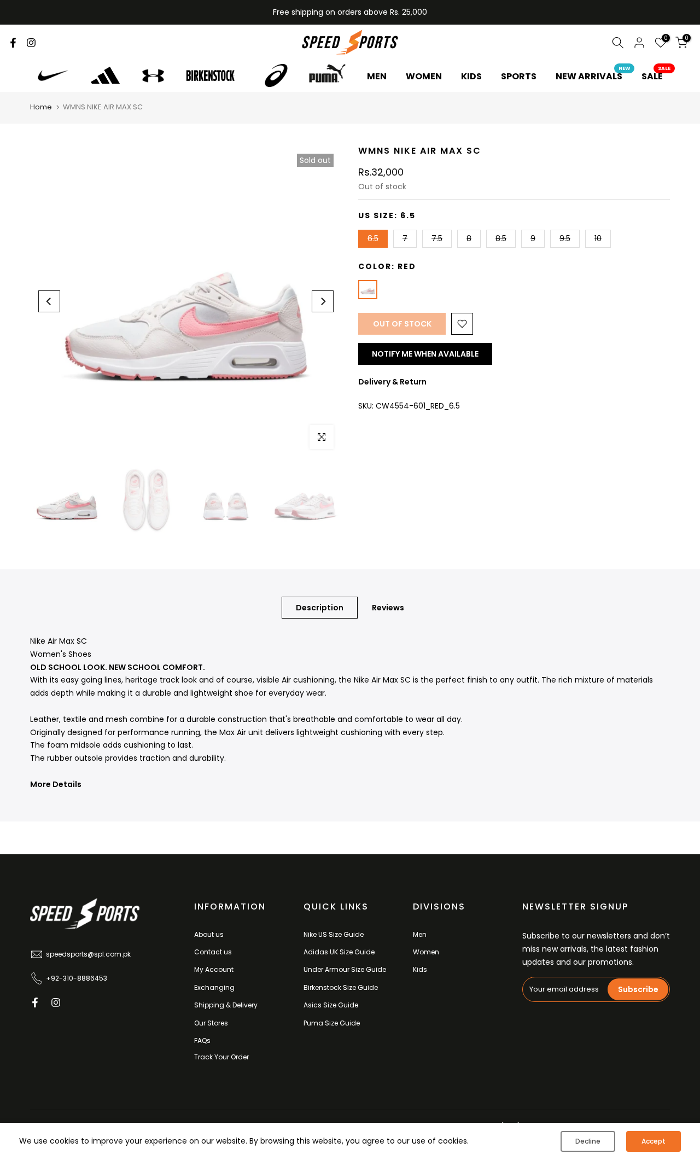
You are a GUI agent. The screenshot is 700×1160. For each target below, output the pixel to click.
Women (426, 952)
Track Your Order (221, 1057)
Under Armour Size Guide (345, 969)
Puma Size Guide (332, 1023)
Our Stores (211, 1023)
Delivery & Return (392, 381)
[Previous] (49, 301)
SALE (656, 76)
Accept (653, 1141)
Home (41, 107)
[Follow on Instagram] (31, 42)
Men (420, 934)
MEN (377, 76)
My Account (214, 969)
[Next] (323, 301)
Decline (587, 1141)
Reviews (388, 607)
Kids (420, 969)
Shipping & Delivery (226, 1005)
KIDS (471, 76)
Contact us (213, 952)
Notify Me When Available (425, 353)
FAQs (202, 1040)
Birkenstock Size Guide (341, 987)
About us (209, 934)
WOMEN (424, 76)
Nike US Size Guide (334, 934)
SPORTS (518, 76)
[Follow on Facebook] (13, 42)
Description (319, 607)
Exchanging (214, 987)
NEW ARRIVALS (593, 76)
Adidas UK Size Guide (339, 952)
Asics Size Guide (331, 1005)
